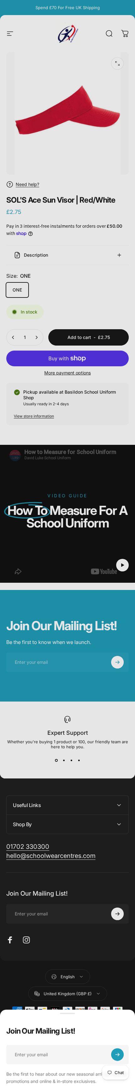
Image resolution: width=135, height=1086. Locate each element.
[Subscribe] (117, 1048)
